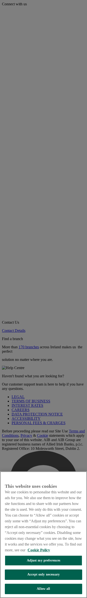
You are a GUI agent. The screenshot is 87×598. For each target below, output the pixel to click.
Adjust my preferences (43, 560)
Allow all (43, 589)
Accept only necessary (43, 574)
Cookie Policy (39, 550)
